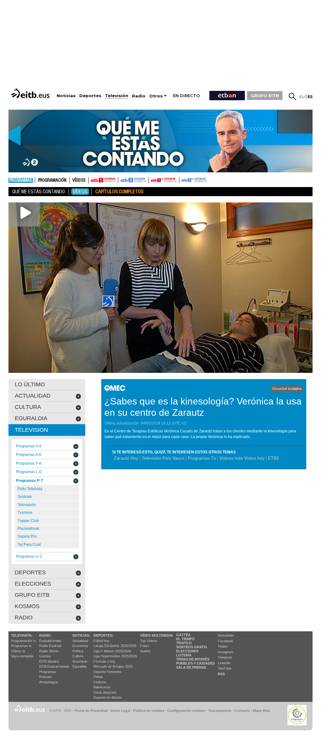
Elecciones (187, 651)
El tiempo (185, 639)
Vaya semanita (22, 656)
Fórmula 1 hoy (104, 661)
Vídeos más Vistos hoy (242, 458)
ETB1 (103, 180)
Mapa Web (261, 710)
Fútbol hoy (101, 641)
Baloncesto (101, 687)
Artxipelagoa (48, 682)
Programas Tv (202, 458)
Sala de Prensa (191, 667)
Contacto (242, 710)
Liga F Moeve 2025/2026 (112, 651)
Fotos (144, 646)
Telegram (225, 657)
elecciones (33, 584)
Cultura (77, 656)
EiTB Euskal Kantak (54, 666)
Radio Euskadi (50, 646)
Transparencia (219, 710)
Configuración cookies (186, 710)
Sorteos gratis (191, 647)
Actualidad (80, 641)
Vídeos (79, 180)
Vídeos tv (18, 651)
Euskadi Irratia (50, 641)
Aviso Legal (120, 710)
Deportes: (103, 635)
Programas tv (21, 646)
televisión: (22, 635)
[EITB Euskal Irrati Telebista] (31, 93)
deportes (30, 572)
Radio (24, 617)
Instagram (225, 652)
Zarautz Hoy (126, 458)
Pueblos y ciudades (195, 663)
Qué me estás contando (38, 191)
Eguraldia (79, 666)
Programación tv (23, 641)
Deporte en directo (107, 697)
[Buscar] (292, 96)
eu (302, 96)
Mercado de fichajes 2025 (113, 666)
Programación (52, 180)
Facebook (225, 641)
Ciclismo (99, 682)
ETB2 (133, 180)
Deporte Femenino (107, 672)
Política (77, 651)
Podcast (45, 677)
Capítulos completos (119, 191)
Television (31, 430)
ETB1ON (152, 179)
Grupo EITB (32, 595)
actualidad (32, 396)
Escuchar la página (287, 388)
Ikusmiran (79, 661)
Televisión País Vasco (163, 458)
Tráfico (184, 643)
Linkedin (224, 663)
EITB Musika (49, 661)
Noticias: (81, 635)
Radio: (45, 635)
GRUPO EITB (265, 95)
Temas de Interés (192, 659)
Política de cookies (148, 710)
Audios (145, 651)
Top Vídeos (148, 641)
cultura (28, 407)
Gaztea (44, 656)
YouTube (224, 668)
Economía (80, 646)
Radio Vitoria (48, 651)
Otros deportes (105, 692)
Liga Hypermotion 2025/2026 (115, 656)
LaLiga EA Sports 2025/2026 (114, 646)
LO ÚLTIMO (30, 384)
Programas (20, 180)
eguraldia (31, 418)
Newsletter (226, 635)
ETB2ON (182, 179)
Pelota (98, 677)
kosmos (27, 606)
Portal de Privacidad (91, 710)
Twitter (223, 646)
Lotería (184, 655)
